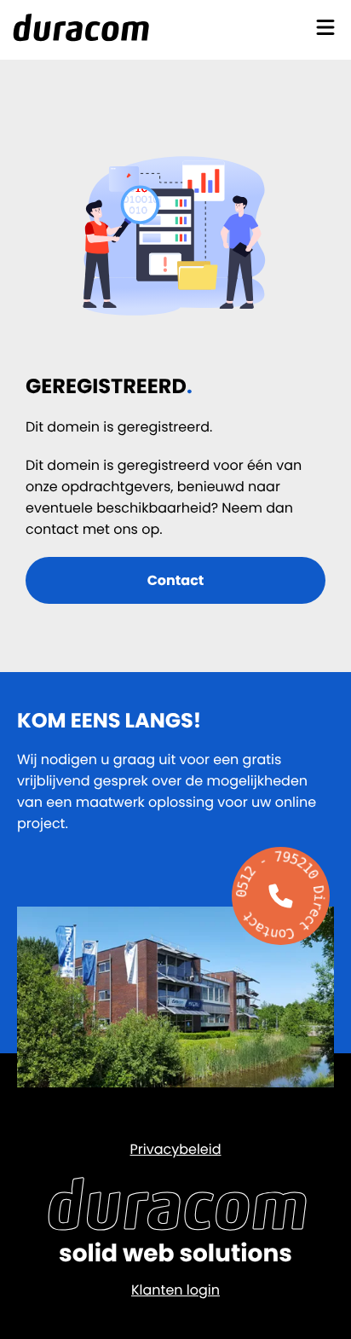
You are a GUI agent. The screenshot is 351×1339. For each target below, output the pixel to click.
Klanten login (175, 1290)
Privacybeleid (175, 1149)
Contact (175, 580)
